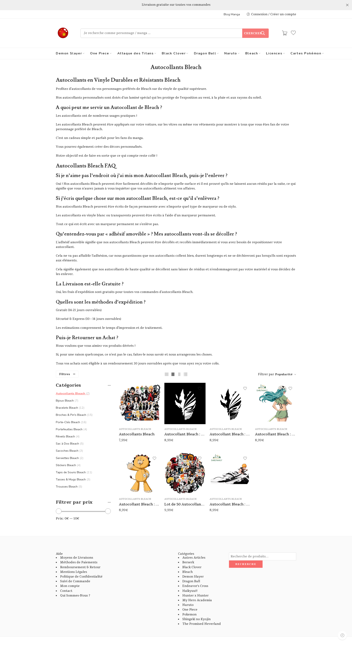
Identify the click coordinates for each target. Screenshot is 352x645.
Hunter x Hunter (195, 596)
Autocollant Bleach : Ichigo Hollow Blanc (185, 434)
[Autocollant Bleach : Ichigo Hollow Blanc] (185, 403)
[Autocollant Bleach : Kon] (139, 473)
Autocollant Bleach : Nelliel (275, 434)
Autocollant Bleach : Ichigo (230, 504)
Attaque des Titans (135, 53)
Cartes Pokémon (305, 53)
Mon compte (70, 586)
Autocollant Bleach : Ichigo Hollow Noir (230, 434)
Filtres (64, 374)
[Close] (347, 5)
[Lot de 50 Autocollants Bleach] (185, 473)
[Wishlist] (154, 388)
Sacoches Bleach (69, 451)
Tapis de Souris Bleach (73, 472)
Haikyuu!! (189, 591)
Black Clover (174, 53)
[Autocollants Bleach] (139, 403)
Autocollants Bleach (135, 429)
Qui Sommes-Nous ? (75, 596)
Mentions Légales (73, 572)
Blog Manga (232, 14)
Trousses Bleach (68, 486)
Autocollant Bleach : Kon (139, 504)
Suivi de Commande (75, 581)
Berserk (188, 562)
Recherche (245, 564)
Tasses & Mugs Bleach (72, 479)
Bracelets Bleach (70, 408)
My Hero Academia (197, 600)
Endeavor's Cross (195, 586)
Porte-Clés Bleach (71, 422)
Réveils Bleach (67, 436)
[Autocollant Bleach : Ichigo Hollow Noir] (230, 403)
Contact (66, 591)
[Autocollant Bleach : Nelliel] (275, 403)
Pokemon (189, 614)
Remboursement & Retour (80, 567)
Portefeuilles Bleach (71, 429)
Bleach (251, 53)
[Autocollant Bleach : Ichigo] (230, 473)
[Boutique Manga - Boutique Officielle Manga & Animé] (63, 33)
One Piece (99, 53)
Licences (274, 53)
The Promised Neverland (201, 624)
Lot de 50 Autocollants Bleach (185, 504)
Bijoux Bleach (66, 400)
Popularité (284, 374)
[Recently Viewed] (342, 635)
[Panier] (284, 33)
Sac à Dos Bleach (69, 443)
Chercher (253, 33)
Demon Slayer (69, 53)
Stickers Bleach (68, 465)
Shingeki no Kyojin (196, 619)
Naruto (230, 53)
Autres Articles (193, 558)
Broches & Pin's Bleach (74, 415)
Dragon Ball (205, 53)
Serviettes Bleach (69, 458)
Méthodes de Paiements (78, 562)
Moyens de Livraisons (76, 558)
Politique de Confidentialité (81, 577)
